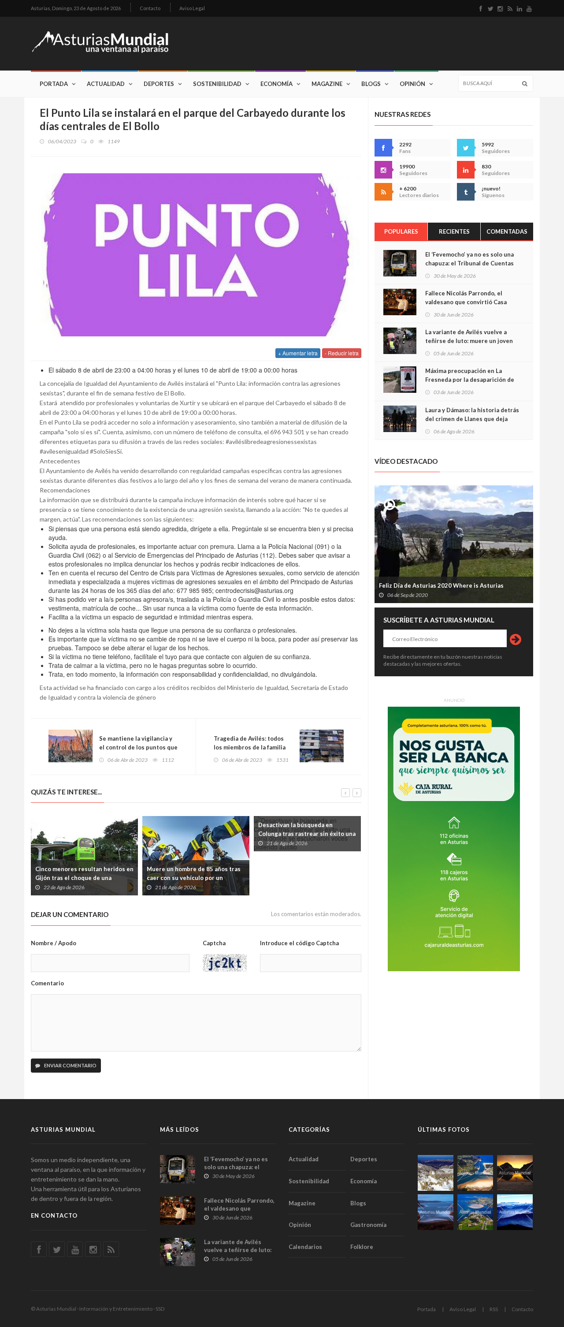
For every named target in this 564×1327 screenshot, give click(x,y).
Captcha (214, 943)
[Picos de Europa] (515, 1212)
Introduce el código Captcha (299, 943)
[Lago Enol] (515, 1173)
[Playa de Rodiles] (475, 1173)
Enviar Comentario (69, 1065)
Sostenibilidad (217, 83)
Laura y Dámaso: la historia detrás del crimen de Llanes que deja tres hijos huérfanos (472, 418)
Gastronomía (368, 1224)
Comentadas (506, 231)
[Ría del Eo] (475, 1212)
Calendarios (305, 1246)
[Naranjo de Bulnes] (435, 1173)
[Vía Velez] (435, 1212)
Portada (54, 83)
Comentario (47, 983)
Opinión (412, 83)
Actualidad (106, 83)
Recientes (454, 231)
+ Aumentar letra (298, 353)
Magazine (327, 83)
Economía (276, 83)
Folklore (361, 1246)
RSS (494, 1309)
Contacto (150, 8)
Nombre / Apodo (53, 943)
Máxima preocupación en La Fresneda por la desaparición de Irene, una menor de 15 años (469, 379)
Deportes (159, 83)
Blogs (371, 83)
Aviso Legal (192, 8)
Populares (401, 231)
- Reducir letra (342, 353)
